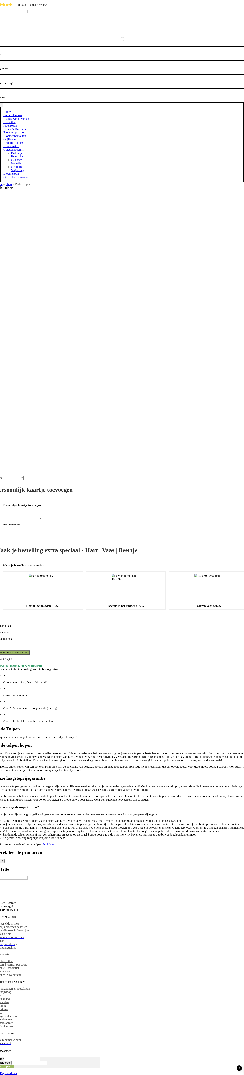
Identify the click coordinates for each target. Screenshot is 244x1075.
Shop (9, 184)
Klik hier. (49, 844)
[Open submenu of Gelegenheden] (22, 150)
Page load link (8, 1073)
